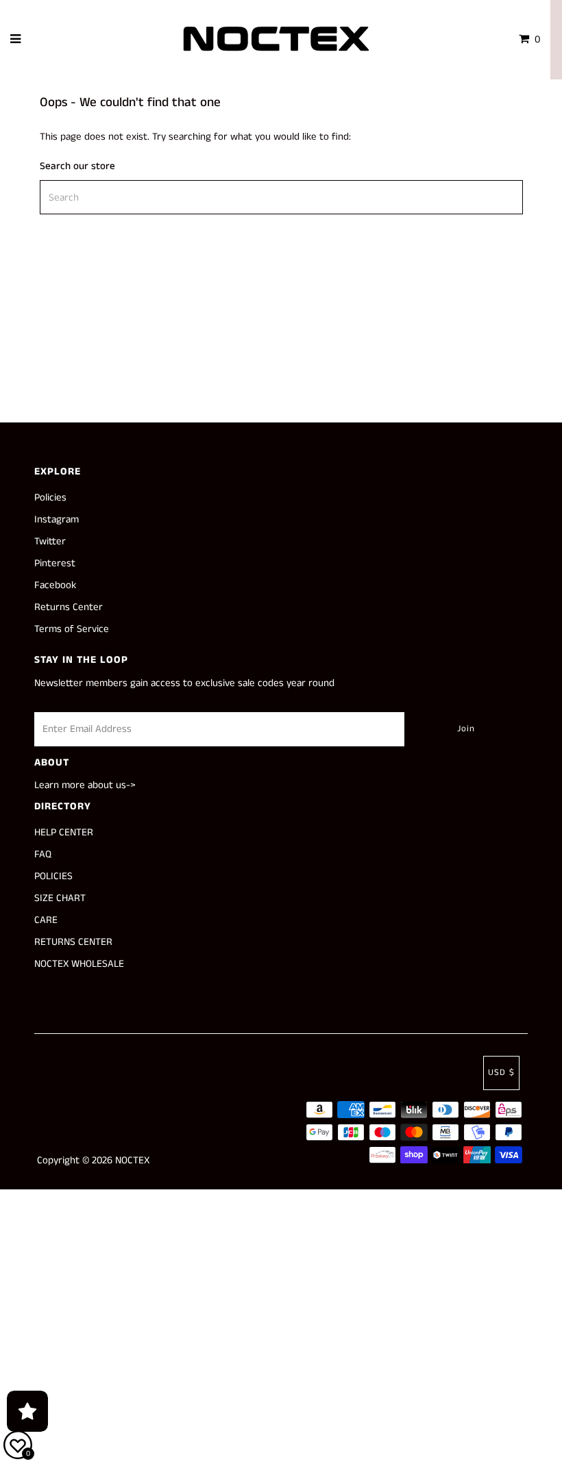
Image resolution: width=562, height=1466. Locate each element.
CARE (46, 920)
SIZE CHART (60, 898)
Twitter (50, 541)
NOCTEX (132, 1160)
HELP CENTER (63, 832)
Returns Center (68, 607)
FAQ (42, 854)
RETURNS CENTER (73, 942)
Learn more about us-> (85, 785)
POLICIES (53, 876)
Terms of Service (71, 629)
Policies (50, 497)
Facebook (55, 585)
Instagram (56, 519)
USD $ (501, 1072)
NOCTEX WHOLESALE (79, 964)
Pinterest (54, 563)
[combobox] (281, 197)
